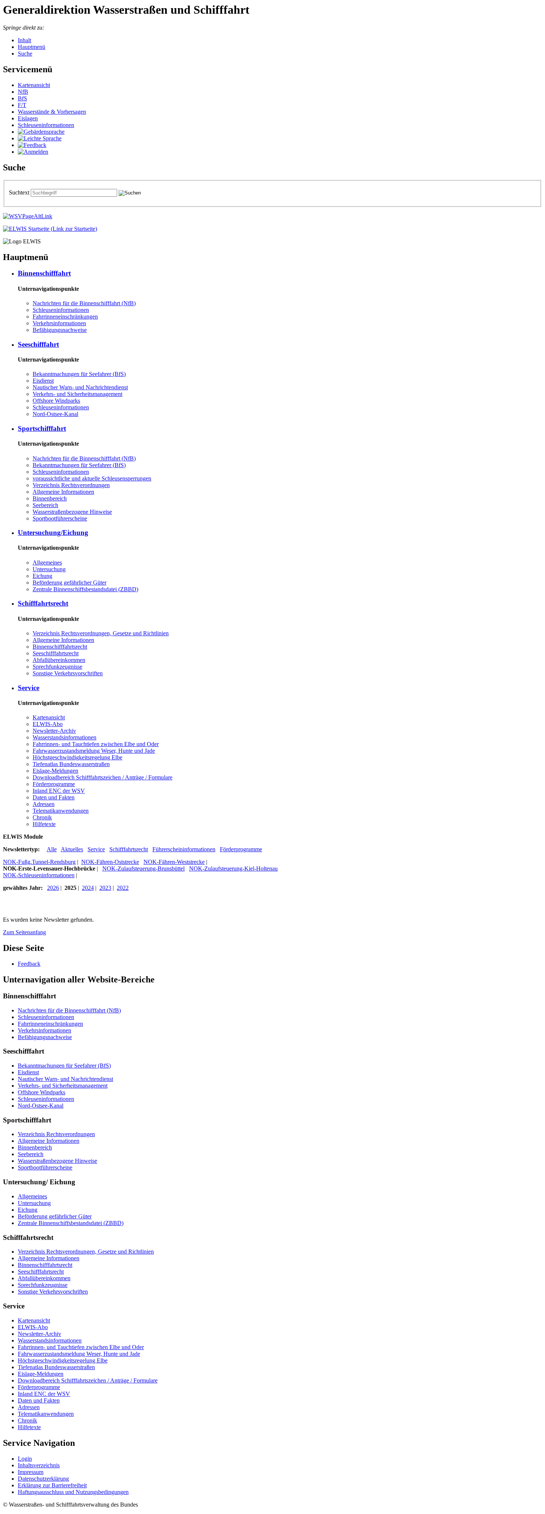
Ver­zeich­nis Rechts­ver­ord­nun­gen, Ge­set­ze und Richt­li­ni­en (101, 633)
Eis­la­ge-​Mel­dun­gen (55, 771)
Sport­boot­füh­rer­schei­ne (60, 518)
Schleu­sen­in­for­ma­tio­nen (46, 125)
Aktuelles (72, 849)
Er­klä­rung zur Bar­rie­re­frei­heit (52, 1485)
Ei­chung (42, 576)
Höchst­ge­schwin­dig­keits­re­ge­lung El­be (77, 757)
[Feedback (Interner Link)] (32, 145)
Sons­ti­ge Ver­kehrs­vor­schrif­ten (68, 673)
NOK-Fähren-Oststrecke (110, 862)
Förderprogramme (241, 849)
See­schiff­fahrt (38, 344)
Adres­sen (43, 804)
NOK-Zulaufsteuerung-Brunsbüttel (143, 868)
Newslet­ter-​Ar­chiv (54, 731)
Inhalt (24, 40)
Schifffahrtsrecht (128, 849)
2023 (105, 888)
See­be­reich (45, 505)
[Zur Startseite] (50, 229)
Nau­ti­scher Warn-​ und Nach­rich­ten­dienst (80, 387)
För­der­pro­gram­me (54, 784)
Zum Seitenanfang (24, 932)
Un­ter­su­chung (49, 569)
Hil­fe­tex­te (44, 824)
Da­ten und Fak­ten (54, 797)
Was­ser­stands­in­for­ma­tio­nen (64, 737)
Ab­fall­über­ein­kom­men (59, 660)
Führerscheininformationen (183, 849)
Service (96, 849)
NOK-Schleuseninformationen (39, 875)
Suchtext (20, 192)
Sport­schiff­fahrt (42, 428)
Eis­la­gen (28, 118)
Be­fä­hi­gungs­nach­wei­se (60, 330)
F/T (22, 105)
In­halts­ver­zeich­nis (39, 1465)
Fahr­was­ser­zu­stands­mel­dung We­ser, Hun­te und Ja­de (94, 751)
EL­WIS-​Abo (48, 724)
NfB (23, 92)
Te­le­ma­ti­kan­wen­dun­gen (61, 811)
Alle (52, 849)
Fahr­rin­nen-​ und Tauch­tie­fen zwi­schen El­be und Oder (96, 744)
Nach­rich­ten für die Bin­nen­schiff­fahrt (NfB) (84, 303)
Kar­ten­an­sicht (34, 85)
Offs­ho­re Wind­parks (56, 400)
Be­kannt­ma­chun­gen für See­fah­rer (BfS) (79, 374)
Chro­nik (42, 817)
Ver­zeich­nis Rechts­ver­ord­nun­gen (71, 485)
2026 (53, 888)
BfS (22, 98)
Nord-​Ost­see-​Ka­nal (55, 414)
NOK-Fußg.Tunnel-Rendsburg (39, 862)
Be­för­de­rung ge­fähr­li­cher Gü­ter (69, 582)
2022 (123, 888)
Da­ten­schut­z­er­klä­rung (43, 1478)
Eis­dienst (43, 380)
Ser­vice (28, 688)
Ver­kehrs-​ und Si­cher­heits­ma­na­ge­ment (77, 394)
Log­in (25, 1458)
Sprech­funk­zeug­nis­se (57, 666)
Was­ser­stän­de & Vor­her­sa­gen (52, 112)
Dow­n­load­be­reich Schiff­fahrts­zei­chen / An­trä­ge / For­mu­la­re (102, 777)
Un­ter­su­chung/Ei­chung (53, 532)
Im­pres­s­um (30, 1472)
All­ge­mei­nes (47, 562)
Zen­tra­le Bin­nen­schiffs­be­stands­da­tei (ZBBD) (85, 589)
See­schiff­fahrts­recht (56, 653)
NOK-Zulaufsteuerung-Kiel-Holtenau (233, 868)
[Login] (33, 152)
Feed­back (29, 964)
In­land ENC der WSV (59, 791)
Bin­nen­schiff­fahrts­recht (60, 646)
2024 (88, 888)
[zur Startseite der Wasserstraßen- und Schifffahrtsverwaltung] (27, 216)
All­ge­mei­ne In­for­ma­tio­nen (63, 492)
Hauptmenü (31, 47)
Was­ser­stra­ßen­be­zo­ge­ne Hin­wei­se (72, 512)
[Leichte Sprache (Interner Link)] (40, 138)
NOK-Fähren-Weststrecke (174, 862)
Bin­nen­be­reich (50, 498)
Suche (25, 53)
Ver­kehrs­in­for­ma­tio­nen (59, 323)
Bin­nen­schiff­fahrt (44, 273)
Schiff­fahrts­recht (43, 603)
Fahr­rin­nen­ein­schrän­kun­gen (65, 316)
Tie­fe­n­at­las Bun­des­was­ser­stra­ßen (71, 764)
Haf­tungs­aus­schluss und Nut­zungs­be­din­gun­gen (73, 1492)
